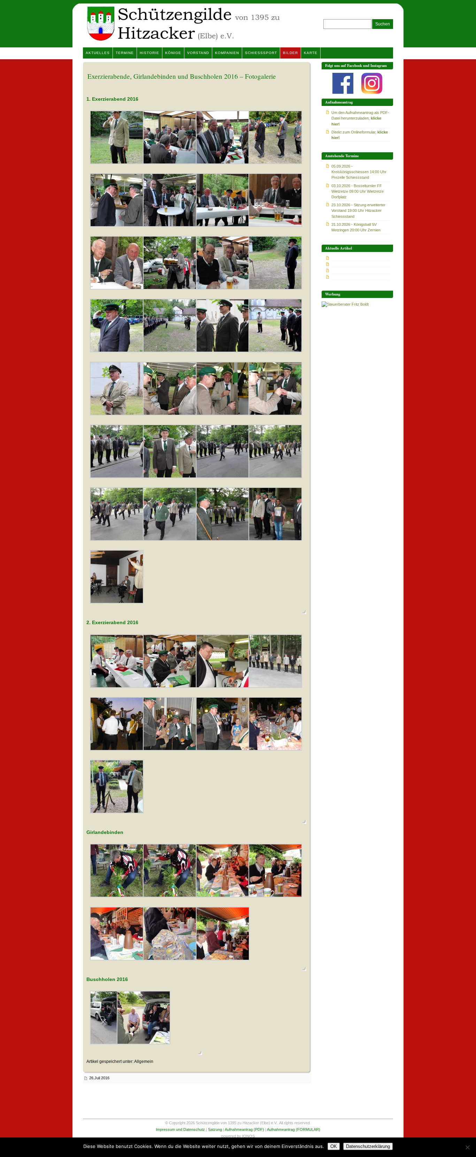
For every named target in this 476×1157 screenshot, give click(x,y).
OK (333, 1146)
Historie (149, 53)
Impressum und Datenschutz (180, 1129)
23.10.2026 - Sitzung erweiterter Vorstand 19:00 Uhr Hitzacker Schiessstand (358, 210)
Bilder (290, 53)
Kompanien (227, 53)
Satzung (215, 1129)
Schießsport (261, 53)
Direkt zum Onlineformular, (359, 135)
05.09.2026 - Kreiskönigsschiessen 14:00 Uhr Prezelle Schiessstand (358, 171)
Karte (310, 53)
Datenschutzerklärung (368, 1146)
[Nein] (467, 1147)
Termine (125, 53)
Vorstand (198, 53)
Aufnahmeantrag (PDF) (244, 1129)
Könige (173, 53)
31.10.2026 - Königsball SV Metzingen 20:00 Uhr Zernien (356, 227)
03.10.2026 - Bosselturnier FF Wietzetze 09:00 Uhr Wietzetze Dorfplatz (357, 191)
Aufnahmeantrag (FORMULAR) (293, 1129)
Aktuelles (98, 53)
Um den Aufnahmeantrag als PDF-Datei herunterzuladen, (360, 118)
